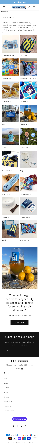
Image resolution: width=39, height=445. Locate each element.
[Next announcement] (35, 2)
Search (6, 378)
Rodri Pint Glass (19, 322)
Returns (6, 397)
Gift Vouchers (8, 401)
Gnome (4, 148)
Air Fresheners (7, 55)
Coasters (23, 102)
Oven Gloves (6, 194)
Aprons (22, 55)
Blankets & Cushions (27, 79)
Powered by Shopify (28, 442)
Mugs (21, 171)
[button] (4, 7)
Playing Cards (25, 217)
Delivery (6, 392)
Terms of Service (9, 411)
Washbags (23, 240)
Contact (6, 388)
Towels (4, 240)
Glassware (23, 125)
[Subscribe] (32, 350)
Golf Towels (24, 148)
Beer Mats (5, 79)
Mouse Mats (6, 171)
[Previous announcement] (4, 2)
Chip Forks (5, 102)
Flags (3, 125)
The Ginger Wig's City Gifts (16, 442)
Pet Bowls (5, 217)
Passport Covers (25, 194)
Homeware (5, 11)
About (6, 383)
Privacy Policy (8, 406)
